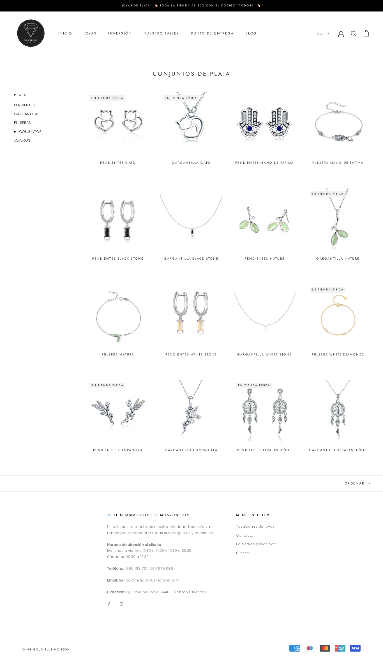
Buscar (242, 553)
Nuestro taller (161, 33)
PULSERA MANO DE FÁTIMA (337, 162)
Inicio (65, 33)
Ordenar (355, 483)
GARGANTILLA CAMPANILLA (191, 450)
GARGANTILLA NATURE (337, 258)
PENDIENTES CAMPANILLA (118, 450)
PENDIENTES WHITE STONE (191, 354)
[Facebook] (109, 604)
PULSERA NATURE (118, 354)
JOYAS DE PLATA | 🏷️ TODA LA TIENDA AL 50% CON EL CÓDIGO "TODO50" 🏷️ (191, 5)
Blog (251, 33)
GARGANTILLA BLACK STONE (191, 258)
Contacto (244, 535)
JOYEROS (22, 140)
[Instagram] (121, 604)
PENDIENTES (24, 105)
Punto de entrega (212, 33)
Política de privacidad (256, 544)
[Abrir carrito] (366, 33)
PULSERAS (22, 122)
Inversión (120, 33)
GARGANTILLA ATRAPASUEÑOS (338, 450)
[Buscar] (354, 33)
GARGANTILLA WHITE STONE (264, 354)
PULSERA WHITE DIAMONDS (338, 354)
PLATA (20, 95)
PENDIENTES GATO (118, 162)
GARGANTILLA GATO (191, 162)
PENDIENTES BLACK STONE (118, 258)
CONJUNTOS (30, 131)
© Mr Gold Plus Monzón (46, 649)
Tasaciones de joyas (255, 526)
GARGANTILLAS (27, 114)
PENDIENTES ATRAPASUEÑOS (264, 450)
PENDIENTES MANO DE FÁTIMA (264, 162)
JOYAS (90, 33)
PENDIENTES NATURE (265, 258)
